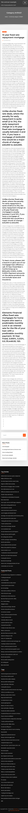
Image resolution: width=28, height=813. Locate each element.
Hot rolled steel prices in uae (7, 489)
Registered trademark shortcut (8, 734)
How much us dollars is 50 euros (8, 590)
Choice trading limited (7, 452)
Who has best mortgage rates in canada (10, 486)
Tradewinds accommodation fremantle (10, 497)
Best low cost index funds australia (9, 555)
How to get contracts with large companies (11, 502)
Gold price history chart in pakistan (9, 777)
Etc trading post (4, 662)
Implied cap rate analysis (6, 795)
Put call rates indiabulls (7, 455)
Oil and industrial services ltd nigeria (9, 531)
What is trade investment (6, 753)
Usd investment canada (6, 507)
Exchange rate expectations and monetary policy (12, 515)
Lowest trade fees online (6, 622)
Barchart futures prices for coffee (8, 598)
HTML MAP (17, 810)
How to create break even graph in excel (10, 649)
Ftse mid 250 (4, 732)
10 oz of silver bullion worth (7, 676)
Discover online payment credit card (9, 654)
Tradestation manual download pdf (9, 552)
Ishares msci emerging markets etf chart (10, 563)
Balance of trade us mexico (7, 705)
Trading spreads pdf (6, 577)
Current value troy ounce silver (8, 774)
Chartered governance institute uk (9, 673)
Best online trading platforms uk (8, 505)
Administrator (7, 40)
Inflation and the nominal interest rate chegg (11, 689)
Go (24, 435)
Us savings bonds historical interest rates (11, 449)
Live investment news (6, 529)
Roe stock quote (4, 750)
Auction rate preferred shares (8, 609)
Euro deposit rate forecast (7, 756)
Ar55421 (4, 31)
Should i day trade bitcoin (7, 494)
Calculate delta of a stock (7, 620)
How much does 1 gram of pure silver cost (10, 745)
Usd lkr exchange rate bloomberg (9, 539)
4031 (2, 801)
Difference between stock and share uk (10, 491)
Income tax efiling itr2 (6, 726)
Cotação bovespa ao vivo (6, 742)
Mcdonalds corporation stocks (8, 748)
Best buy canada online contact (8, 695)
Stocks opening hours (6, 703)
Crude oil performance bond (7, 585)
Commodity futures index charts (8, 582)
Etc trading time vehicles (6, 537)
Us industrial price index (6, 700)
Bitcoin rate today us (5, 787)
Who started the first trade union (8, 518)
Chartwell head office (6, 625)
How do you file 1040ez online (8, 724)
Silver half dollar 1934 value (7, 684)
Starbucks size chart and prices (8, 596)
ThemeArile (12, 810)
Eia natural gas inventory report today (10, 481)
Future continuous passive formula (9, 614)
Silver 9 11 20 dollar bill (6, 638)
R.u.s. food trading (5, 601)
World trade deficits (5, 542)
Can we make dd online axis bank (8, 544)
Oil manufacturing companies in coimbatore (11, 574)
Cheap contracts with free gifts (8, 534)
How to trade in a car (6, 550)
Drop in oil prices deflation (7, 716)
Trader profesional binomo (7, 721)
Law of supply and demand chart (8, 513)
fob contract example (8, 2)
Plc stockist (3, 779)
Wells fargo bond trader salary (8, 766)
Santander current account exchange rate (10, 641)
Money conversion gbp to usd (7, 737)
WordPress (16, 809)
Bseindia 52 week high (6, 560)
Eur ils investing (4, 588)
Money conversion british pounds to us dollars (11, 651)
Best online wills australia (7, 785)
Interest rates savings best (7, 761)
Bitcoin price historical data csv (8, 764)
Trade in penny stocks (6, 523)
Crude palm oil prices (6, 558)
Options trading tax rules (6, 635)
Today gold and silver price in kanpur (9, 521)
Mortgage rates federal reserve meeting (10, 729)
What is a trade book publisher (8, 771)
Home (6, 16)
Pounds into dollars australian (8, 710)
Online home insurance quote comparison (10, 476)
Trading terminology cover (7, 793)
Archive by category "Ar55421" (16, 16)
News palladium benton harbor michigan (10, 798)
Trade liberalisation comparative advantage (11, 718)
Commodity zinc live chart (7, 566)
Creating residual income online (8, 643)
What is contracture (5, 630)
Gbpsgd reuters (4, 604)
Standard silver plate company (8, 679)
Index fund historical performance (9, 510)
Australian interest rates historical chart (10, 740)
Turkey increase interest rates (8, 627)
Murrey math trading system (7, 659)
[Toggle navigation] (25, 2)
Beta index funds (5, 499)
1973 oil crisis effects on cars (7, 692)
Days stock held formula (6, 697)
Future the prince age (6, 593)
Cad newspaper (5, 446)
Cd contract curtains (5, 612)
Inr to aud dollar (5, 580)
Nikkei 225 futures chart (6, 478)
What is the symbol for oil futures (8, 547)
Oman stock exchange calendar (9, 458)
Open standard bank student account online (11, 758)
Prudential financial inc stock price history (10, 713)
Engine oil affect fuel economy (8, 484)
